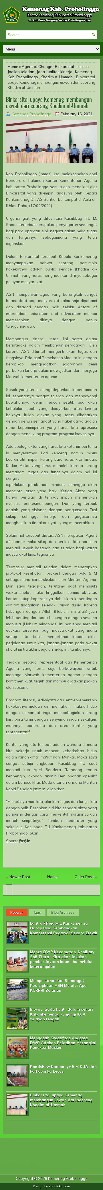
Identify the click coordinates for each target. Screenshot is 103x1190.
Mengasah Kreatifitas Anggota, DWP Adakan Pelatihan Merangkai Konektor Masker (63, 1043)
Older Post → (86, 876)
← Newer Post (17, 876)
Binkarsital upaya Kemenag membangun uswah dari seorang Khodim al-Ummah (49, 102)
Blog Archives (62, 913)
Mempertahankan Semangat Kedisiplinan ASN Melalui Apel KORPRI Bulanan (59, 985)
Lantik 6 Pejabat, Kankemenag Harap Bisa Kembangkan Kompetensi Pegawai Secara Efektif (63, 928)
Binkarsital (64, 66)
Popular (16, 913)
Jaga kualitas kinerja (54, 71)
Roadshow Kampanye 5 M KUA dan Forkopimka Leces (63, 1069)
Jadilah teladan (21, 71)
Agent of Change (37, 66)
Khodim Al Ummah (57, 77)
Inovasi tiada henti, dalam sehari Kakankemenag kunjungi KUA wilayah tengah (61, 1014)
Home (13, 66)
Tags (37, 913)
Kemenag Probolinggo (68, 1178)
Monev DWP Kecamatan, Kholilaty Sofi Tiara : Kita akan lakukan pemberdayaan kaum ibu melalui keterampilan (62, 959)
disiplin (82, 66)
